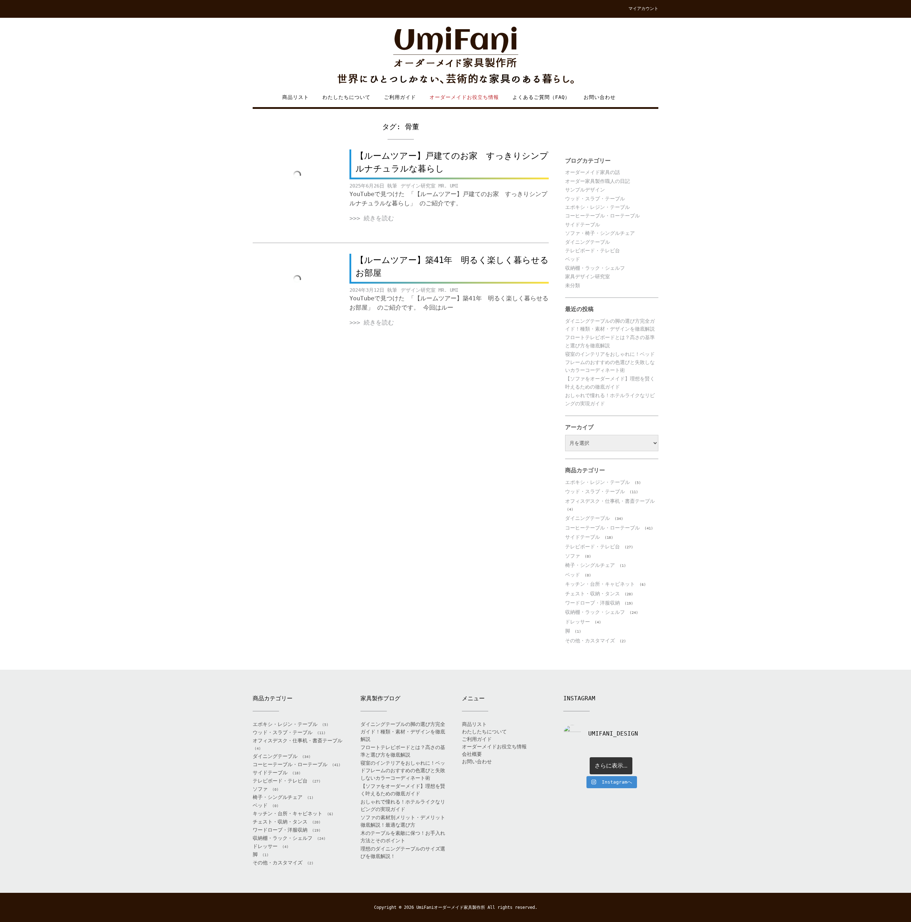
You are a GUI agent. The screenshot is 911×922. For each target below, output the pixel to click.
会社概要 (472, 754)
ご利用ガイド (400, 97)
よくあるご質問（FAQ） (541, 97)
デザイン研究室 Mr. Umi (429, 186)
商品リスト (295, 97)
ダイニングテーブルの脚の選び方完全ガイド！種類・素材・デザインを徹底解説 (402, 731)
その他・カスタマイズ (590, 640)
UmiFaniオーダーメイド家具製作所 (450, 907)
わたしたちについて (346, 97)
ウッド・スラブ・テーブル (595, 198)
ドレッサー (577, 622)
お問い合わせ (600, 97)
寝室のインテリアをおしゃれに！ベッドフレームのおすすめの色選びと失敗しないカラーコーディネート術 (610, 362)
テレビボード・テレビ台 (592, 250)
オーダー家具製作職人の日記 (597, 181)
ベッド (572, 259)
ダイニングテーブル (587, 242)
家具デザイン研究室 (587, 276)
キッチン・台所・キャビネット (600, 584)
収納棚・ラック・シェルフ (595, 268)
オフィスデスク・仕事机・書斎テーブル (610, 501)
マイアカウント (643, 8)
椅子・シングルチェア (590, 565)
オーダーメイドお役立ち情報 (464, 97)
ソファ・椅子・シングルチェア (600, 233)
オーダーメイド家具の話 (592, 172)
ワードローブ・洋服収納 (592, 603)
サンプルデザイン (585, 190)
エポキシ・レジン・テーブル (597, 207)
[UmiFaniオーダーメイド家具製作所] (455, 55)
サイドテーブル (582, 224)
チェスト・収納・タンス (592, 593)
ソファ (572, 556)
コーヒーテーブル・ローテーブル (602, 215)
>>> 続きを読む (371, 218)
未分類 (572, 285)
